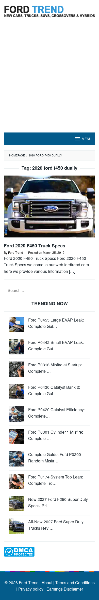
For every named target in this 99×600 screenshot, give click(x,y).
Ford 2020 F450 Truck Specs (34, 245)
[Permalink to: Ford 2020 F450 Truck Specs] (49, 208)
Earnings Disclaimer (64, 589)
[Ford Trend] (49, 11)
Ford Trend (29, 582)
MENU (86, 138)
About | (48, 582)
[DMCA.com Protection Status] (19, 551)
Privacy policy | (31, 589)
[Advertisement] (49, 80)
